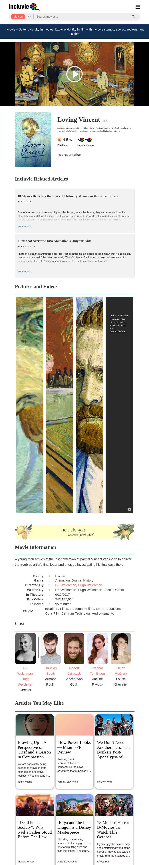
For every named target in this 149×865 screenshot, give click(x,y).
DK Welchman (65, 585)
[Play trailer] (74, 74)
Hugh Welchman (90, 585)
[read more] (24, 226)
